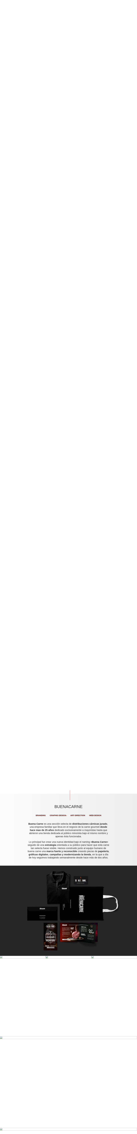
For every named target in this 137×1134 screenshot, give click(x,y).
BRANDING (41, 815)
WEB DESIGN (95, 815)
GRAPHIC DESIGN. (58, 815)
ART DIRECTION (77, 815)
